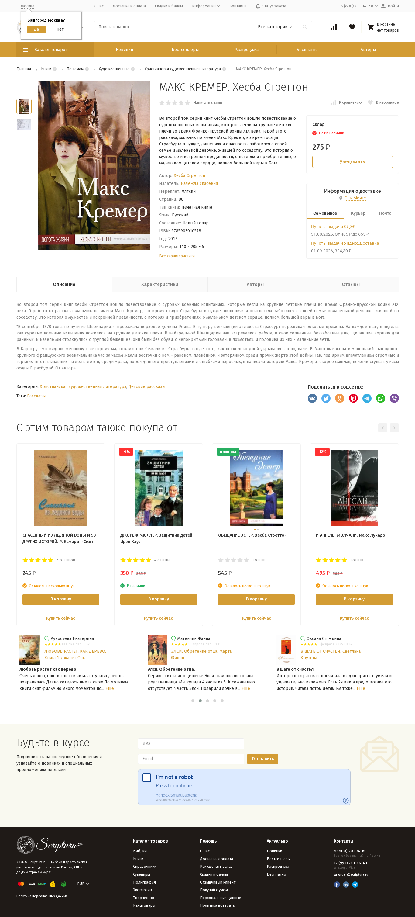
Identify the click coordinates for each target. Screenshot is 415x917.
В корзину (60, 599)
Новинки (124, 49)
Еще (109, 688)
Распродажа (246, 49)
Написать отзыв (207, 102)
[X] (326, 398)
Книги (46, 69)
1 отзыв (259, 560)
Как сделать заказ (216, 866)
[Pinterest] (353, 398)
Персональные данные (220, 897)
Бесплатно (307, 49)
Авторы (368, 49)
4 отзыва (162, 560)
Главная (23, 69)
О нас (99, 6)
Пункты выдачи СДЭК (333, 226)
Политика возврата (217, 905)
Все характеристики (177, 256)
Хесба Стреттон (189, 175)
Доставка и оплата (129, 6)
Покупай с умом (214, 890)
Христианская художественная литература (183, 69)
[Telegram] (367, 398)
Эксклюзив (142, 890)
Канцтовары (144, 905)
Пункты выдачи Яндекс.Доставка (345, 243)
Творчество (143, 897)
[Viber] (394, 398)
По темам (75, 69)
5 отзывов (66, 560)
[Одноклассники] (339, 398)
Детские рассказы (147, 386)
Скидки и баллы (169, 6)
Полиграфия (144, 882)
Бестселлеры (185, 49)
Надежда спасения (199, 183)
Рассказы (36, 396)
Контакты (237, 6)
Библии (140, 851)
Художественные (114, 69)
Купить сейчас (60, 618)
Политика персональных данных (41, 896)
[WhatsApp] (380, 398)
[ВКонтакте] (312, 398)
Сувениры (141, 874)
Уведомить (352, 161)
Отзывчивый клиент (217, 882)
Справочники (144, 866)
